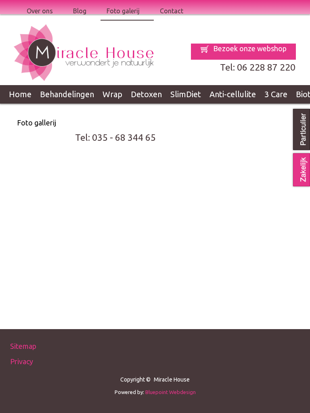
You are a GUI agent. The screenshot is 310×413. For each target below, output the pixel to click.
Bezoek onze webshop (249, 48)
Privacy (21, 361)
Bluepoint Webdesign (170, 392)
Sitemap (23, 346)
